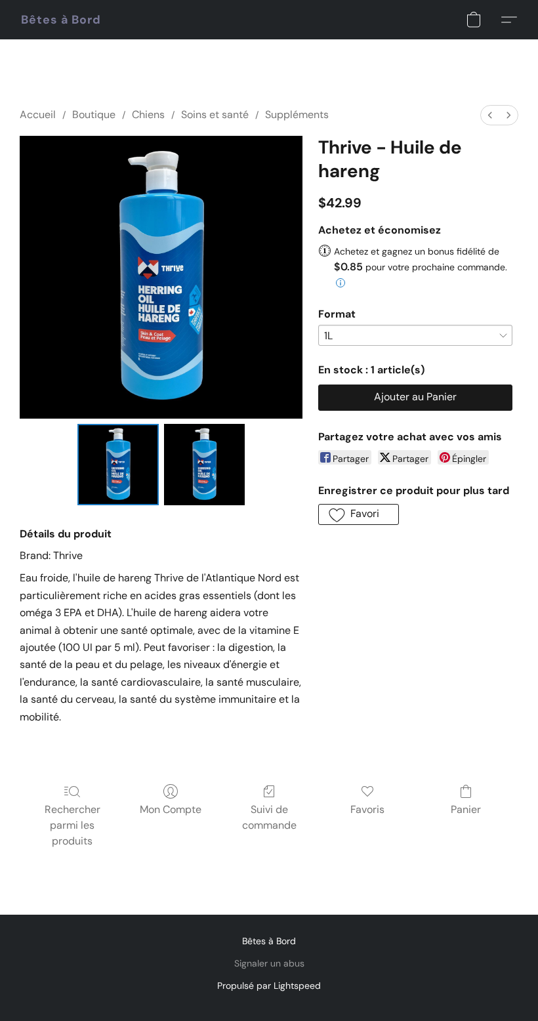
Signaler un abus (269, 963)
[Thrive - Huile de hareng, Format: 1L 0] (118, 464)
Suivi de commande (269, 817)
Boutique (93, 114)
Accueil (38, 114)
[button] (61, 20)
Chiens (148, 114)
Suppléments (297, 114)
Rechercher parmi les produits (72, 825)
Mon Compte (170, 809)
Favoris (367, 809)
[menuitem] (490, 115)
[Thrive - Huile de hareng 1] (204, 464)
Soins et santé (215, 114)
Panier (466, 809)
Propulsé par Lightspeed (269, 985)
